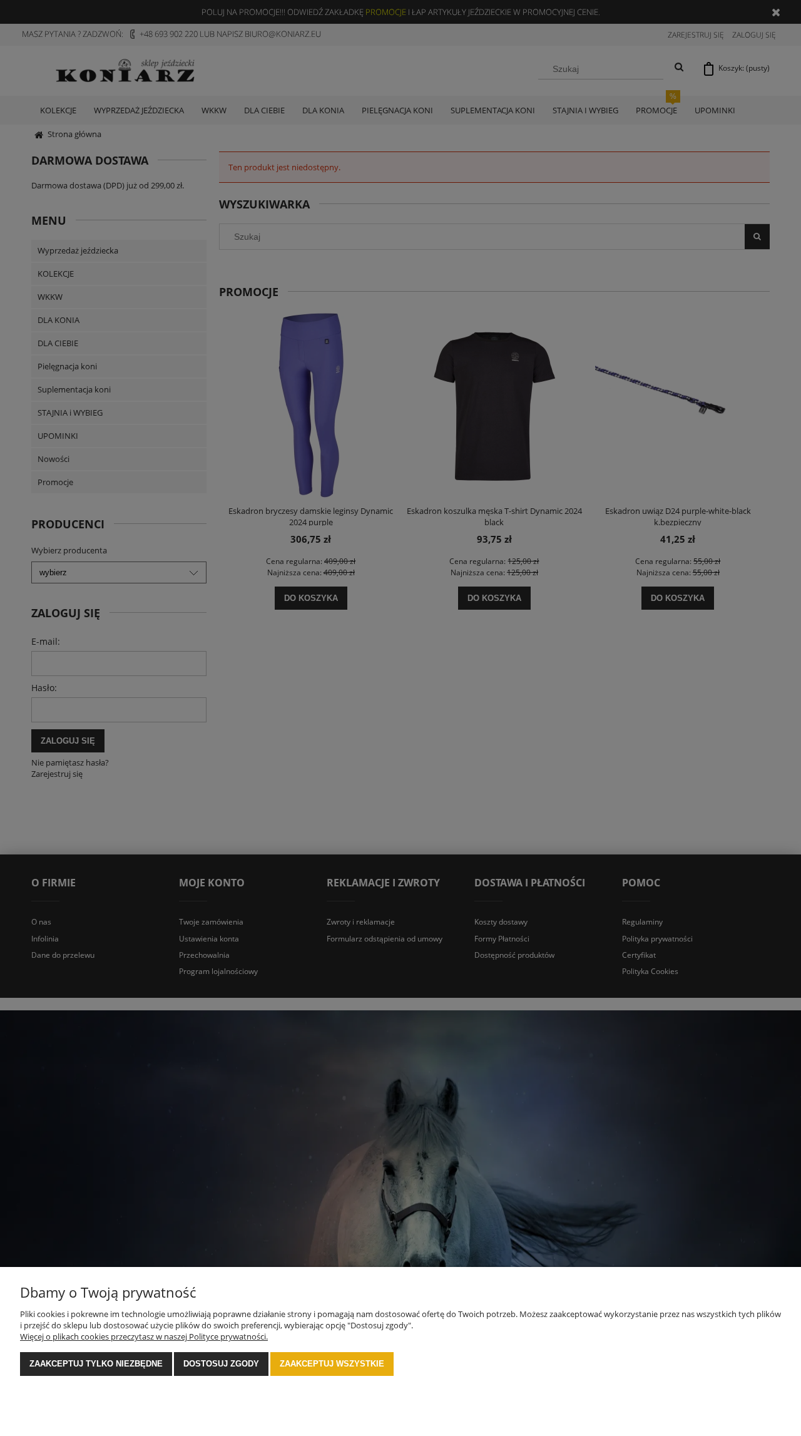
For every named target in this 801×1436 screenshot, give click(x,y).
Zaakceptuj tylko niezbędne (96, 1363)
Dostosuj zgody (221, 1363)
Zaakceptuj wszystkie (332, 1363)
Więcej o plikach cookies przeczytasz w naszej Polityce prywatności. (144, 1336)
